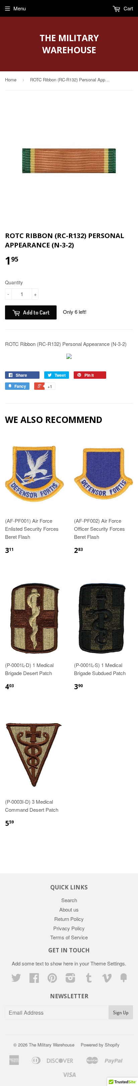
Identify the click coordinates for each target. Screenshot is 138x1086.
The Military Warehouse (69, 44)
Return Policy (69, 918)
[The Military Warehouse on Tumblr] (89, 979)
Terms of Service (69, 937)
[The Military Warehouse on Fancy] (123, 979)
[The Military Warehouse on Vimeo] (107, 979)
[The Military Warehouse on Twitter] (16, 979)
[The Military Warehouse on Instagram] (70, 979)
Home (10, 79)
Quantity (14, 282)
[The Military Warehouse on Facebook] (34, 979)
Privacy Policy (69, 928)
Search (69, 899)
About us (69, 909)
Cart (127, 8)
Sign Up (121, 1012)
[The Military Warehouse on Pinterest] (52, 979)
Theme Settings (107, 963)
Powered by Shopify (100, 1044)
